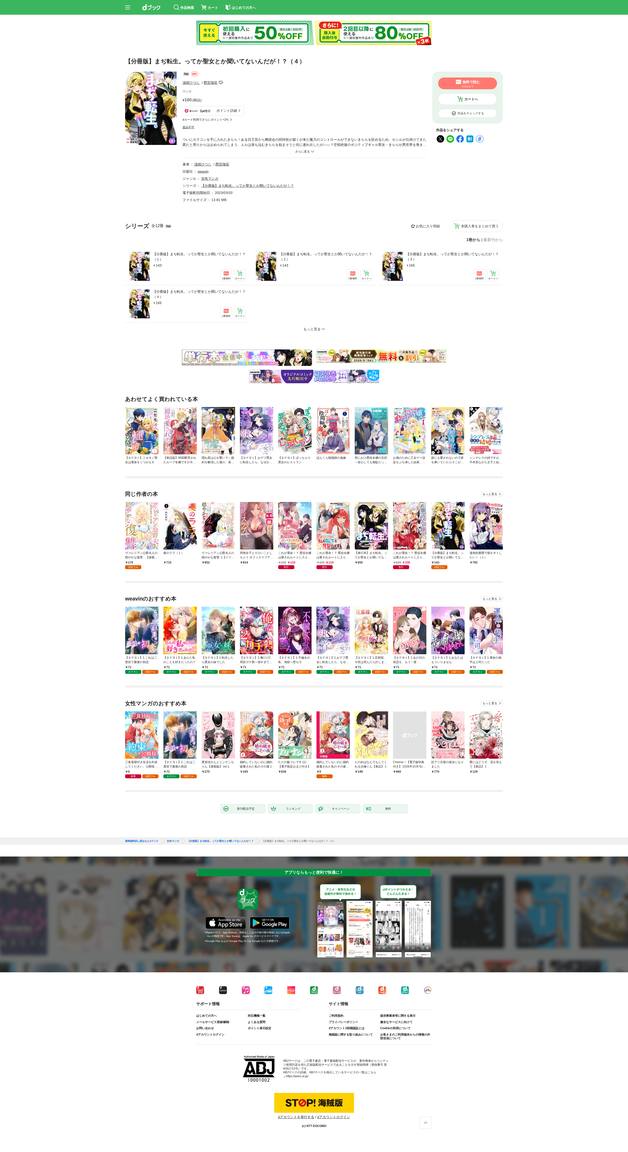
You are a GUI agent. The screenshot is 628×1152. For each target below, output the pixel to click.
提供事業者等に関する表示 (398, 1015)
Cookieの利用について (395, 1028)
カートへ (471, 99)
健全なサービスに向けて (396, 1022)
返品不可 (188, 127)
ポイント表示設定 (259, 1028)
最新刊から (493, 240)
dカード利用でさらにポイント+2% (206, 119)
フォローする (220, 82)
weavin (203, 171)
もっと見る (490, 494)
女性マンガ (209, 178)
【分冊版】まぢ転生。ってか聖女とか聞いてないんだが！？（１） (199, 256)
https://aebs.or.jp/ (297, 1076)
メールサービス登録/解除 (212, 1022)
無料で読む (471, 84)
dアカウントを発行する (296, 1117)
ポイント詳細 (226, 111)
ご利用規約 (336, 1015)
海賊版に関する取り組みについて (351, 1034)
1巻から (473, 240)
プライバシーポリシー (343, 1022)
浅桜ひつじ (191, 83)
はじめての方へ (206, 1015)
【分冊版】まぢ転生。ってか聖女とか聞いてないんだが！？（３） (452, 256)
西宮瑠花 (210, 83)
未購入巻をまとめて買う (480, 226)
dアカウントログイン (210, 1034)
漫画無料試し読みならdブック (141, 841)
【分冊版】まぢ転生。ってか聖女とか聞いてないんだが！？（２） (325, 256)
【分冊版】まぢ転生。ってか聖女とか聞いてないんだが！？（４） (199, 294)
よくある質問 (256, 1022)
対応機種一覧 (256, 1015)
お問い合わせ (205, 1028)
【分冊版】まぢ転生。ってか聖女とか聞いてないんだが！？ (247, 186)
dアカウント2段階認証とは (347, 1028)
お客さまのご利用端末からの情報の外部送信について (405, 1036)
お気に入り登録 (428, 226)
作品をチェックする (471, 113)
